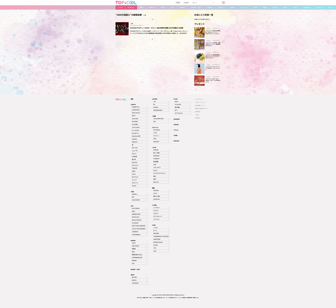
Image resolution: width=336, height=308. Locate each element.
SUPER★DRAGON (137, 257)
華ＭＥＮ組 (156, 196)
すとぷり (155, 210)
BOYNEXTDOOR (157, 242)
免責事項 (197, 112)
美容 (141, 7)
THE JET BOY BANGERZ (139, 229)
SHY (154, 121)
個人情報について (200, 105)
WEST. (134, 115)
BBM (154, 179)
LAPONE (220, 7)
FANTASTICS (135, 217)
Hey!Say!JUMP (136, 136)
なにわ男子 (135, 124)
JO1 (154, 101)
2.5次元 (274, 7)
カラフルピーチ (157, 216)
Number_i (135, 194)
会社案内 (197, 118)
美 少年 (134, 159)
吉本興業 (155, 161)
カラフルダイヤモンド (159, 173)
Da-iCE (155, 170)
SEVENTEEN (156, 239)
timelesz (134, 139)
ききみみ (319, 7)
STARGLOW (135, 283)
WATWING (156, 156)
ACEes (134, 174)
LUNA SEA (156, 141)
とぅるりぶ (156, 207)
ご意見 (197, 115)
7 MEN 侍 (134, 168)
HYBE (285, 7)
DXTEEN (155, 107)
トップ (120, 7)
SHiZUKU (156, 190)
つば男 (231, 7)
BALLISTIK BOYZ (136, 220)
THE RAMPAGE (136, 234)
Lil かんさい (135, 165)
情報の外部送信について (202, 108)
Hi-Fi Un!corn (179, 113)
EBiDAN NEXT (196, 7)
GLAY (154, 138)
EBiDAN (182, 7)
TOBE (162, 7)
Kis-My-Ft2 (135, 133)
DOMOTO (134, 142)
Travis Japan (136, 127)
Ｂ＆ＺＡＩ (135, 183)
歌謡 (264, 7)
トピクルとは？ (199, 99)
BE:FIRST (134, 277)
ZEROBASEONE (157, 110)
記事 (132, 23)
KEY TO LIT (135, 177)
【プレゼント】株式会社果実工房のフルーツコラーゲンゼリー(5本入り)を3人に (212, 56)
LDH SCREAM (135, 208)
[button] (111, 7)
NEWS (133, 171)
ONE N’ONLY (135, 246)
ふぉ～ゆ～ (135, 151)
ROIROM (155, 150)
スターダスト (157, 167)
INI (154, 104)
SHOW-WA (156, 199)
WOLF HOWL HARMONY (138, 226)
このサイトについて (200, 102)
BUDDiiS (134, 260)
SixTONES (135, 121)
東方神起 (177, 107)
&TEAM (155, 245)
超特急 (134, 249)
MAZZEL (134, 280)
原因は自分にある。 (137, 254)
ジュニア (134, 180)
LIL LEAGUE (135, 223)
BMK (154, 176)
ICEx (133, 263)
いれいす (155, 213)
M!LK (133, 252)
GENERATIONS (136, 214)
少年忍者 (134, 156)
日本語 (178, 2)
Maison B (156, 182)
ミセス (155, 133)
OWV (154, 164)
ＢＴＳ (155, 230)
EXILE (133, 211)
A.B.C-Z (134, 153)
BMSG (209, 7)
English (186, 2)
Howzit (134, 186)
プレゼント (131, 7)
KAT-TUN (134, 148)
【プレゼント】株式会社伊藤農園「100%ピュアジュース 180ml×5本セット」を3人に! (212, 32)
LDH (171, 7)
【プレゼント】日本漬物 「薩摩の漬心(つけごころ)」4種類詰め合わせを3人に (212, 44)
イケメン (176, 130)
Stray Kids (178, 104)
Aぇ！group (135, 130)
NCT (176, 110)
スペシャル (243, 7)
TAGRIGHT (156, 158)
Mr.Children (156, 130)
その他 (175, 135)
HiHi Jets (134, 162)
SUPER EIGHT (136, 110)
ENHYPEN (156, 233)
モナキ (155, 193)
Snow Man (135, 118)
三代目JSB (135, 231)
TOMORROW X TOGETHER (161, 236)
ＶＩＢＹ (155, 227)
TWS (154, 248)
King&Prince (135, 107)
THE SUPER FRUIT (158, 118)
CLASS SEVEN (136, 200)
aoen (154, 251)
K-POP (295, 7)
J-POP (255, 7)
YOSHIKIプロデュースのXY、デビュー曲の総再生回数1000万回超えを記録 (156, 28)
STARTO (151, 7)
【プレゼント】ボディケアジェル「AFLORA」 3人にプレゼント (212, 68)
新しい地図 (156, 153)
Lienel (133, 243)
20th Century (136, 113)
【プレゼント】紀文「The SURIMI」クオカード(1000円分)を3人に (212, 80)
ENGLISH (176, 141)
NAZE (176, 101)
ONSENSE (306, 7)
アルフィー (156, 136)
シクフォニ (156, 219)
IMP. (133, 197)
